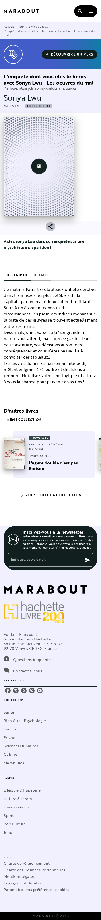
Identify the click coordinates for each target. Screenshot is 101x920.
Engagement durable (23, 883)
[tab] (17, 275)
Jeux (21, 26)
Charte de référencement (27, 863)
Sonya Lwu (23, 97)
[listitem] (8, 691)
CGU (8, 857)
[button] (69, 54)
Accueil (9, 26)
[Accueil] (23, 11)
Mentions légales (19, 876)
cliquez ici (83, 547)
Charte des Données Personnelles (34, 870)
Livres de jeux (38, 26)
